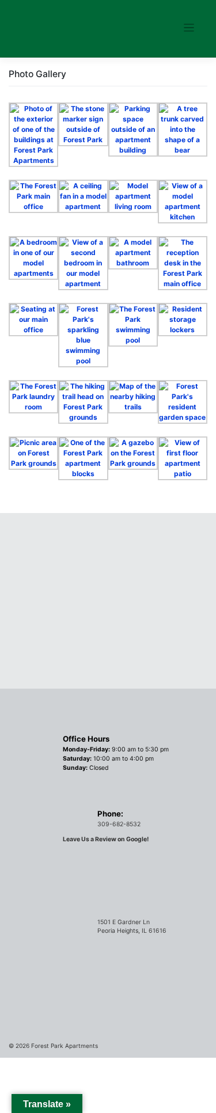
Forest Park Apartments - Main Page (64, 25)
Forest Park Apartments (64, 1045)
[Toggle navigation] (189, 28)
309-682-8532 (119, 824)
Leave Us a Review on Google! (106, 839)
